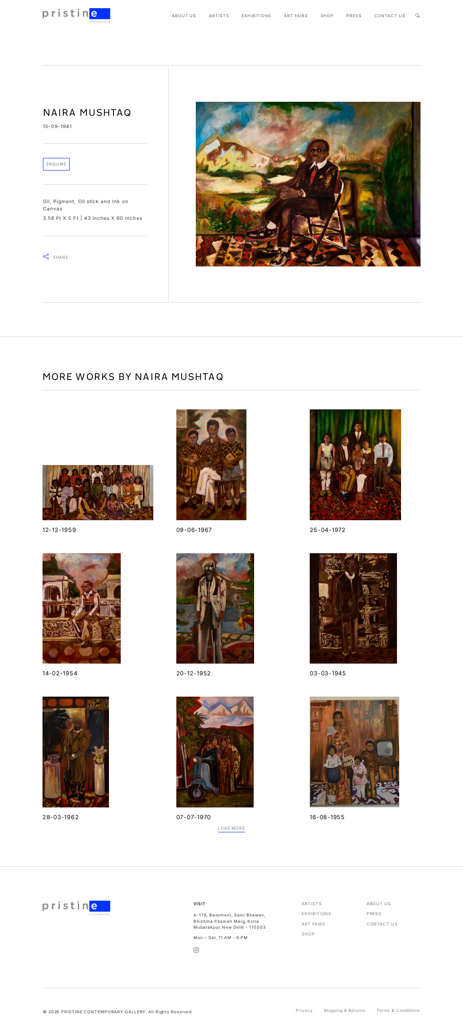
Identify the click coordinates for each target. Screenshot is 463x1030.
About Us (184, 15)
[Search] (417, 15)
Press (354, 15)
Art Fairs (295, 15)
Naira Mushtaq (87, 112)
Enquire (56, 163)
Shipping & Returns (345, 1010)
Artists (219, 15)
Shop (327, 15)
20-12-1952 (193, 673)
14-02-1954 (60, 673)
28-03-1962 (61, 817)
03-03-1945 (328, 673)
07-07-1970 (193, 817)
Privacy (304, 1010)
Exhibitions (256, 15)
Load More (231, 828)
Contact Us (390, 15)
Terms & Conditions (398, 1010)
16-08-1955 (327, 817)
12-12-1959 (59, 530)
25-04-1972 (327, 530)
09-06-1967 (194, 530)
